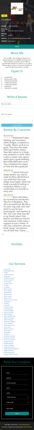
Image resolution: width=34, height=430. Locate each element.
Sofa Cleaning (8, 314)
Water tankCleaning (9, 316)
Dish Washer (7, 292)
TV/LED (6, 285)
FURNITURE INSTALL (11, 83)
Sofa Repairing (8, 309)
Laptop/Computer (9, 274)
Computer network (9, 347)
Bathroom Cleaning (9, 321)
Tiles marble (7, 330)
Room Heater (8, 290)
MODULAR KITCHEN (11, 79)
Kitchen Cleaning (9, 318)
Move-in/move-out (9, 325)
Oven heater (7, 281)
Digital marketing (9, 350)
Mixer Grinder (8, 289)
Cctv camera (7, 296)
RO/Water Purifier (9, 278)
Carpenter (7, 305)
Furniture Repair (9, 310)
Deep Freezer (8, 294)
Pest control (7, 327)
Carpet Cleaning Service (11, 354)
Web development (9, 352)
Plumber (6, 303)
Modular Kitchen (8, 343)
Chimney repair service (10, 300)
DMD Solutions (28, 427)
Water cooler (7, 298)
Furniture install (8, 307)
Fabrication (7, 332)
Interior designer (9, 345)
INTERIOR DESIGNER (11, 81)
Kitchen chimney (9, 329)
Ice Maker (7, 287)
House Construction (9, 339)
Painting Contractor (9, 338)
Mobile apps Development (11, 348)
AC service (7, 269)
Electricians (7, 301)
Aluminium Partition (9, 336)
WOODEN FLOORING (11, 88)
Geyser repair (8, 283)
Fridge (6, 272)
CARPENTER (8, 77)
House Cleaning (8, 312)
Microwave (7, 276)
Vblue (17, 47)
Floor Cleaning (8, 323)
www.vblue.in (11, 41)
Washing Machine (9, 271)
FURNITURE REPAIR (11, 84)
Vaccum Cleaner (9, 280)
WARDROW (8, 86)
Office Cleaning (8, 319)
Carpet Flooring (8, 341)
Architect (6, 334)
